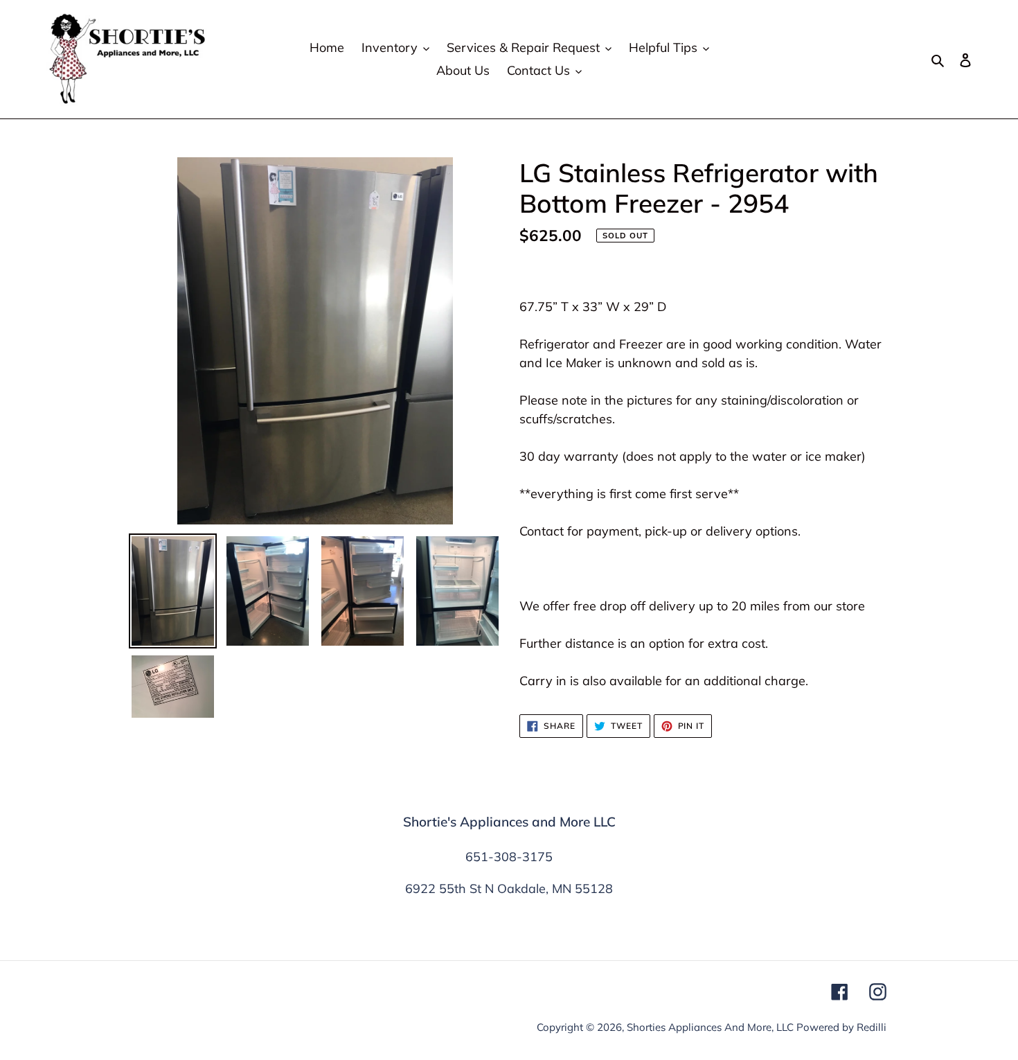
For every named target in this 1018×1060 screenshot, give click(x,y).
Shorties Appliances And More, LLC (710, 1027)
